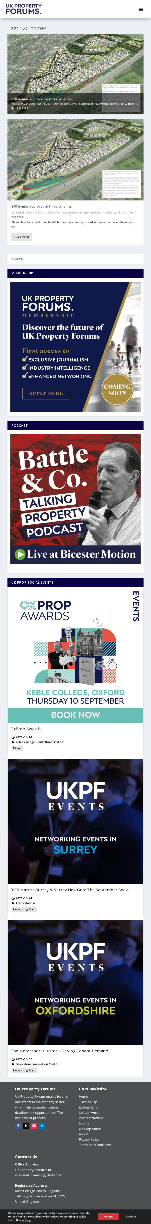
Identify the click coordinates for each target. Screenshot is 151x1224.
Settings (131, 1216)
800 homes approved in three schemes (41, 99)
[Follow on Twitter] (26, 1126)
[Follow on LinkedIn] (42, 1126)
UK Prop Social (90, 1129)
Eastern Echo (88, 1107)
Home (83, 1096)
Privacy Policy (89, 1139)
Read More (22, 237)
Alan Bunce (29, 103)
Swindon (104, 103)
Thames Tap (117, 103)
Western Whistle (91, 1118)
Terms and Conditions (95, 1145)
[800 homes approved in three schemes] (75, 159)
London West (89, 1113)
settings (26, 1220)
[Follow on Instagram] (34, 1126)
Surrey (94, 103)
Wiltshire (129, 103)
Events (84, 1123)
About (83, 1134)
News (73, 103)
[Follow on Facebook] (18, 1126)
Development (61, 103)
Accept (108, 1216)
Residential (84, 103)
